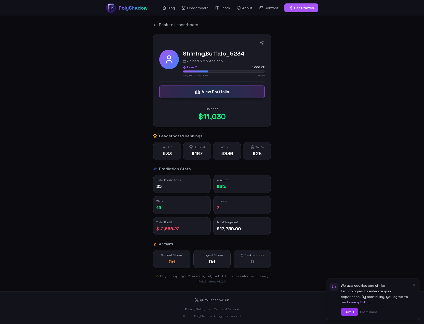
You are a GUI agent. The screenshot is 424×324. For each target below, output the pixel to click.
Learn (225, 8)
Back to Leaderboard (178, 24)
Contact (271, 8)
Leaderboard (198, 8)
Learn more (368, 312)
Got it (349, 312)
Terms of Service (226, 309)
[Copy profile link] (262, 43)
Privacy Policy (195, 309)
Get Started (304, 8)
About (247, 8)
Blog (171, 8)
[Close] (414, 285)
